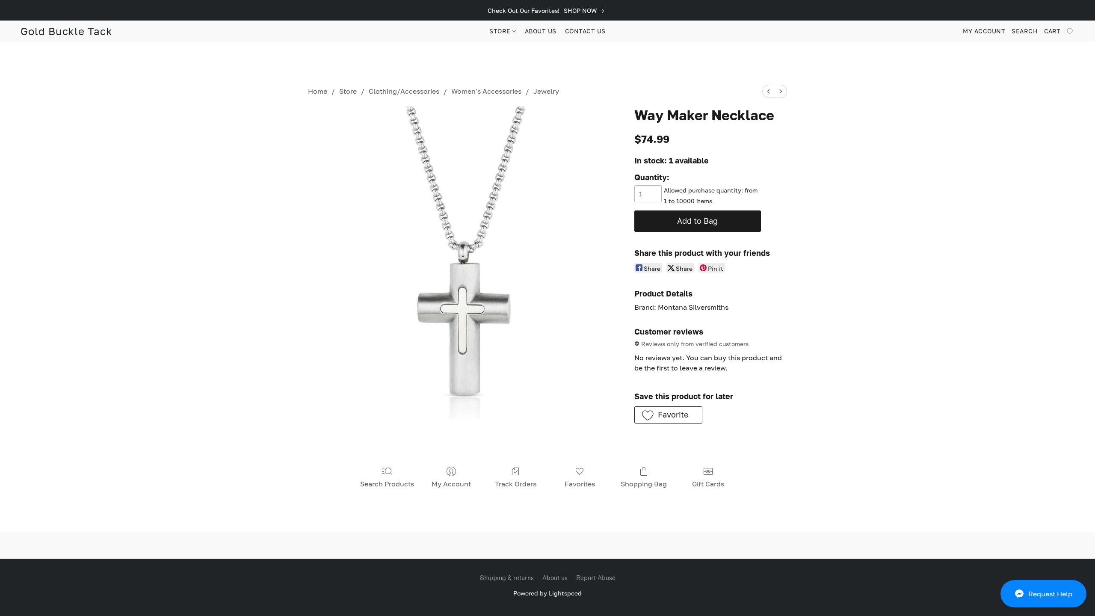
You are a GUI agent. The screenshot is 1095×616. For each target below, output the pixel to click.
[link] (585, 11)
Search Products (387, 484)
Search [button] (1025, 31)
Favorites (580, 484)
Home (317, 91)
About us (555, 578)
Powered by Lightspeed (547, 593)
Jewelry (546, 91)
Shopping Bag (644, 484)
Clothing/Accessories (404, 91)
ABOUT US (540, 31)
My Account (451, 484)
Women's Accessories (486, 91)
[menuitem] (769, 91)
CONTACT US (585, 31)
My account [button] (984, 31)
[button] (1043, 593)
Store (348, 91)
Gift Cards (708, 484)
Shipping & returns (507, 578)
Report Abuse (596, 578)
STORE (500, 31)
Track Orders (515, 484)
